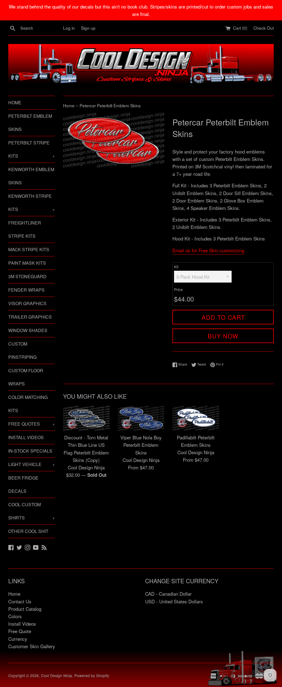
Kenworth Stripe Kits (31, 202)
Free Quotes (31, 424)
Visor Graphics (27, 303)
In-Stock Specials (30, 451)
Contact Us (19, 601)
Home (14, 102)
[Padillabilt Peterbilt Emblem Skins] (195, 418)
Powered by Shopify (91, 675)
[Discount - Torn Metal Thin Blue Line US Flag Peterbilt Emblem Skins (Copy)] (86, 418)
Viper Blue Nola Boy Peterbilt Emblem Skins (141, 445)
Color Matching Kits (28, 404)
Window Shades (27, 330)
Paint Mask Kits (27, 263)
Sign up (88, 28)
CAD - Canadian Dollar (168, 593)
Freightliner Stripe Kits (24, 229)
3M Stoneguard (27, 276)
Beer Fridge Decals (23, 484)
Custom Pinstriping (22, 350)
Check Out (263, 28)
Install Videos (26, 437)
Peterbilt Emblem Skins (30, 122)
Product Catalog (24, 608)
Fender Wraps (26, 290)
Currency (17, 638)
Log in (69, 28)
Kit (176, 266)
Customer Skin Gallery (31, 646)
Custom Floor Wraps (25, 377)
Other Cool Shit (28, 531)
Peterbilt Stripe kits (31, 149)
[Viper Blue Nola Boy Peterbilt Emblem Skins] (141, 418)
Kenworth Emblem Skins (31, 176)
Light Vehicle (31, 464)
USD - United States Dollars (174, 601)
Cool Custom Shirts (31, 511)
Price (178, 289)
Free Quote (19, 631)
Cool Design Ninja (56, 675)
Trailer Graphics (30, 317)
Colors (15, 616)
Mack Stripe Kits (28, 249)
